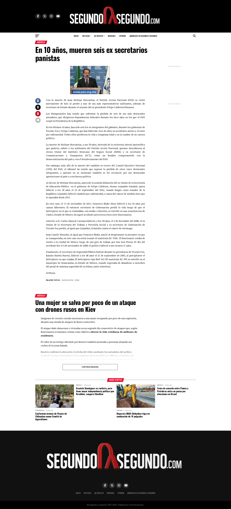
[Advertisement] (174, 84)
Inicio (76, 35)
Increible (112, 35)
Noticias (86, 35)
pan (77, 280)
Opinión (122, 35)
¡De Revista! (98, 35)
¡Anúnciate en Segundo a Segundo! (143, 35)
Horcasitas (68, 280)
